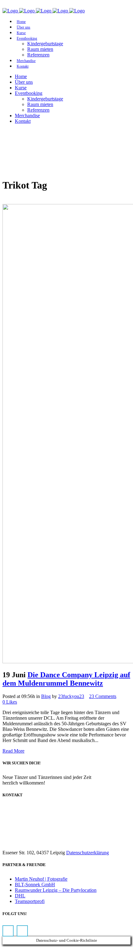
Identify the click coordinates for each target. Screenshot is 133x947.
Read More (13, 751)
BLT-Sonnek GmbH (35, 884)
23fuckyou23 (71, 696)
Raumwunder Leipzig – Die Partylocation (56, 890)
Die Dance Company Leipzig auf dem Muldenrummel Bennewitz (66, 679)
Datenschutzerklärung (87, 852)
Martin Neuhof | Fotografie (41, 879)
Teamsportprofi (30, 901)
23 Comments (102, 696)
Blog (46, 696)
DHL (20, 895)
